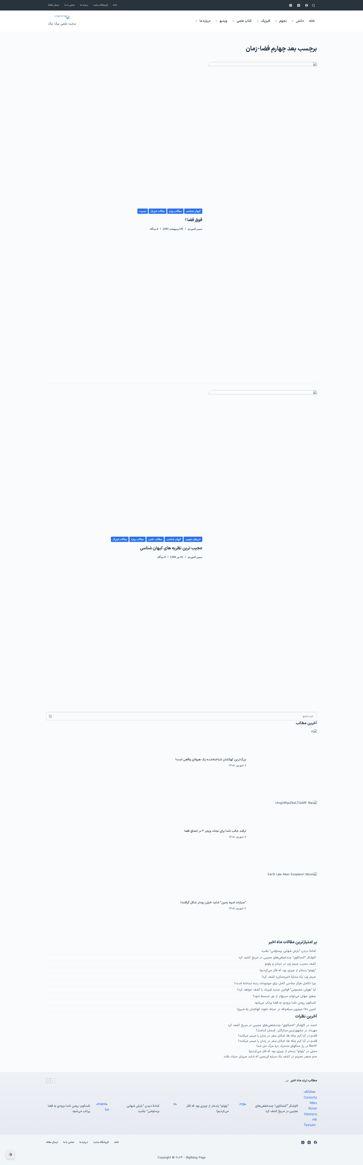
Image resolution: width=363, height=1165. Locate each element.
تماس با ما (69, 5)
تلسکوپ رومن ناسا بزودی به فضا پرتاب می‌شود (285, 1002)
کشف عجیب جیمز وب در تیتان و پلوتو (290, 964)
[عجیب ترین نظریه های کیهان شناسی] (263, 547)
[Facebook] (306, 5)
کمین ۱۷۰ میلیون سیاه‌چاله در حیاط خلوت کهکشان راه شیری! (276, 1009)
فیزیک (265, 21)
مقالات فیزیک (157, 211)
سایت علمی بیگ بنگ (62, 23)
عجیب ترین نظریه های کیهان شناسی (171, 548)
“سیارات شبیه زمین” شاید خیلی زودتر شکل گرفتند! (213, 902)
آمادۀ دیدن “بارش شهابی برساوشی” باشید (288, 951)
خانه (115, 5)
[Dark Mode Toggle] (10, 1154)
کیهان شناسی (193, 211)
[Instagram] (290, 5)
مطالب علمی (155, 539)
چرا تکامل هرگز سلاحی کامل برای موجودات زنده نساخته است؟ (275, 983)
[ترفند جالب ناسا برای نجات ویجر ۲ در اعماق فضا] (283, 834)
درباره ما (84, 5)
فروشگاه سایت (100, 5)
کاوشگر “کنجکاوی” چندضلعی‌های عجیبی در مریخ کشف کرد (277, 957)
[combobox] (185, 716)
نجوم (283, 21)
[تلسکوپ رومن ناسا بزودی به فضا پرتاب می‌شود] (101, 1109)
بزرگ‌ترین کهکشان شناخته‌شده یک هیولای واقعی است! (210, 759)
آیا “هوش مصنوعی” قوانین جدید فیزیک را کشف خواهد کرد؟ (276, 989)
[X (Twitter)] (298, 5)
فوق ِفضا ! (193, 220)
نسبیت (142, 211)
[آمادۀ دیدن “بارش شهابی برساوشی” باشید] (171, 1109)
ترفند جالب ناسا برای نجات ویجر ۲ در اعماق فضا (215, 831)
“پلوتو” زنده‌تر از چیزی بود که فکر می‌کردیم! (288, 970)
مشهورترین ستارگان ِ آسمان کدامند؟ (279, 1030)
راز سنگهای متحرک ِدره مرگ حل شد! (280, 1046)
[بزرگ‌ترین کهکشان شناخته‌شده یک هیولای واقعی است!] (283, 762)
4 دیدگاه (154, 228)
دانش (300, 21)
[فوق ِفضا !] (263, 219)
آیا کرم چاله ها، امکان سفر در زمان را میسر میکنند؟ (272, 1035)
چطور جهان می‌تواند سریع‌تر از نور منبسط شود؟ (284, 996)
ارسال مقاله (53, 5)
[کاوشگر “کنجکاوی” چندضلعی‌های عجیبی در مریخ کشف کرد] (309, 1108)
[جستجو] (313, 5)
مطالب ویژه (175, 211)
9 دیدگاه (161, 557)
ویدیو (223, 21)
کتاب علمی (244, 21)
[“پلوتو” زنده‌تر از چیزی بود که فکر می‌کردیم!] (240, 1109)
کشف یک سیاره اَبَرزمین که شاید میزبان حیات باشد (257, 1056)
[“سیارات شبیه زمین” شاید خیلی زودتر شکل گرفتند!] (283, 905)
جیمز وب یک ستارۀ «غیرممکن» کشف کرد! (289, 977)
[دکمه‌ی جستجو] (50, 716)
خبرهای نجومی (193, 539)
